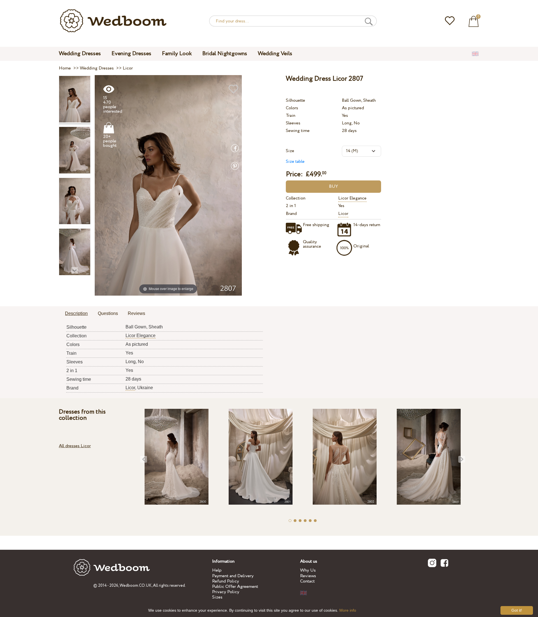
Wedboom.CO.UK (136, 585)
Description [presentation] (76, 313)
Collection (295, 198)
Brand (291, 213)
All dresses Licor (75, 446)
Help (217, 570)
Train (290, 115)
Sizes (217, 597)
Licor (343, 213)
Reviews (308, 576)
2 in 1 (291, 205)
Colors (292, 108)
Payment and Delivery (233, 576)
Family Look (177, 54)
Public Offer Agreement (235, 586)
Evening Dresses (131, 54)
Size (290, 151)
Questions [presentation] (108, 313)
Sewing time (298, 130)
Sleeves (293, 123)
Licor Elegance (352, 198)
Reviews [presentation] (136, 313)
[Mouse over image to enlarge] (168, 185)
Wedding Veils (275, 54)
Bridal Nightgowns (224, 54)
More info (347, 610)
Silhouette (295, 100)
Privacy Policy (225, 592)
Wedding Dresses (80, 54)
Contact (307, 581)
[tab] (76, 313)
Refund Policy (225, 581)
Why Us (308, 570)
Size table (295, 161)
